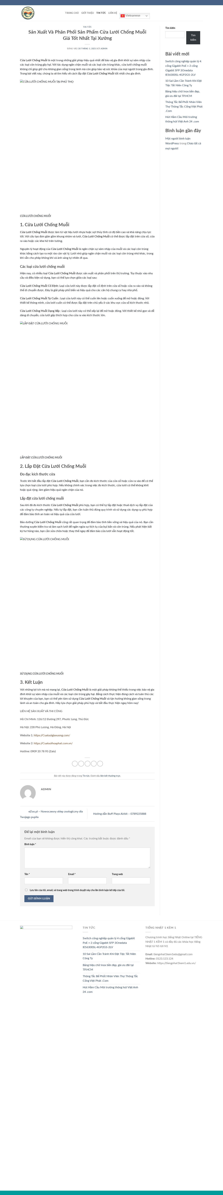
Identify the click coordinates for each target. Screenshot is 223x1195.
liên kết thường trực (110, 776)
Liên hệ (112, 13)
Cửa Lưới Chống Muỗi (33, 60)
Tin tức (101, 13)
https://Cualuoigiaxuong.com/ (52, 735)
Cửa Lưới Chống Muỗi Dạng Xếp (40, 311)
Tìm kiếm (170, 28)
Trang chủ (72, 13)
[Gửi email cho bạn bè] (87, 764)
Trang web (117, 874)
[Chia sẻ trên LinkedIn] (100, 764)
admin (104, 49)
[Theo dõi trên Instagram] (195, 2)
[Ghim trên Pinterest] (94, 764)
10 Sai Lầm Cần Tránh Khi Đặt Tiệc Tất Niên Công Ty (109, 956)
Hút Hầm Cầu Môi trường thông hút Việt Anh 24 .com (110, 989)
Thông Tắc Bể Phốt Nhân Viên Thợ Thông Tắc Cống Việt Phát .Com (184, 106)
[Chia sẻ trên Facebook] (75, 764)
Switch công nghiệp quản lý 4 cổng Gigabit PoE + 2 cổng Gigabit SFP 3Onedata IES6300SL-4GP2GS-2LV (109, 943)
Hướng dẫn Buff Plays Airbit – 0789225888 (120, 813)
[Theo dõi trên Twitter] (198, 2)
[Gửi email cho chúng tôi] (201, 2)
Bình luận (30, 844)
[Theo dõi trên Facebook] (191, 2)
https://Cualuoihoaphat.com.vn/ (53, 743)
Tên (27, 874)
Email (72, 874)
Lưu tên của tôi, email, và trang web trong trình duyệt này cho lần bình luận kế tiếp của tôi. (77, 890)
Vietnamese (132, 15)
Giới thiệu (87, 13)
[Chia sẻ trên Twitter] (81, 764)
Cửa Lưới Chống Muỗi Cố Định (39, 285)
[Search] (61, 13)
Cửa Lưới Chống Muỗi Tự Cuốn (39, 298)
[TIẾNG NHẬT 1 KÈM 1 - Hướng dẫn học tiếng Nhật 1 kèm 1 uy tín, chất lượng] (37, 13)
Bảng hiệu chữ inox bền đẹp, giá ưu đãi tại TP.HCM (108, 967)
